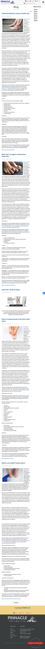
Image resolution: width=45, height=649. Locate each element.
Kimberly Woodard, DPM (7, 87)
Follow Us (37, 1)
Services (12, 634)
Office (11, 632)
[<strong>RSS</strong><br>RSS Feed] (30, 11)
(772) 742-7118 (30, 3)
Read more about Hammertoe (8, 285)
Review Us (32, 1)
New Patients (13, 635)
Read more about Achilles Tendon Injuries (11, 598)
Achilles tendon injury (26, 469)
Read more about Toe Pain (8, 458)
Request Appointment (36, 643)
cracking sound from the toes (26, 328)
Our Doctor (13, 630)
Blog (11, 637)
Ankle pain (25, 19)
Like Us (27, 1)
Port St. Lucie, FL (10, 146)
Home (11, 629)
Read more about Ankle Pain (8, 149)
